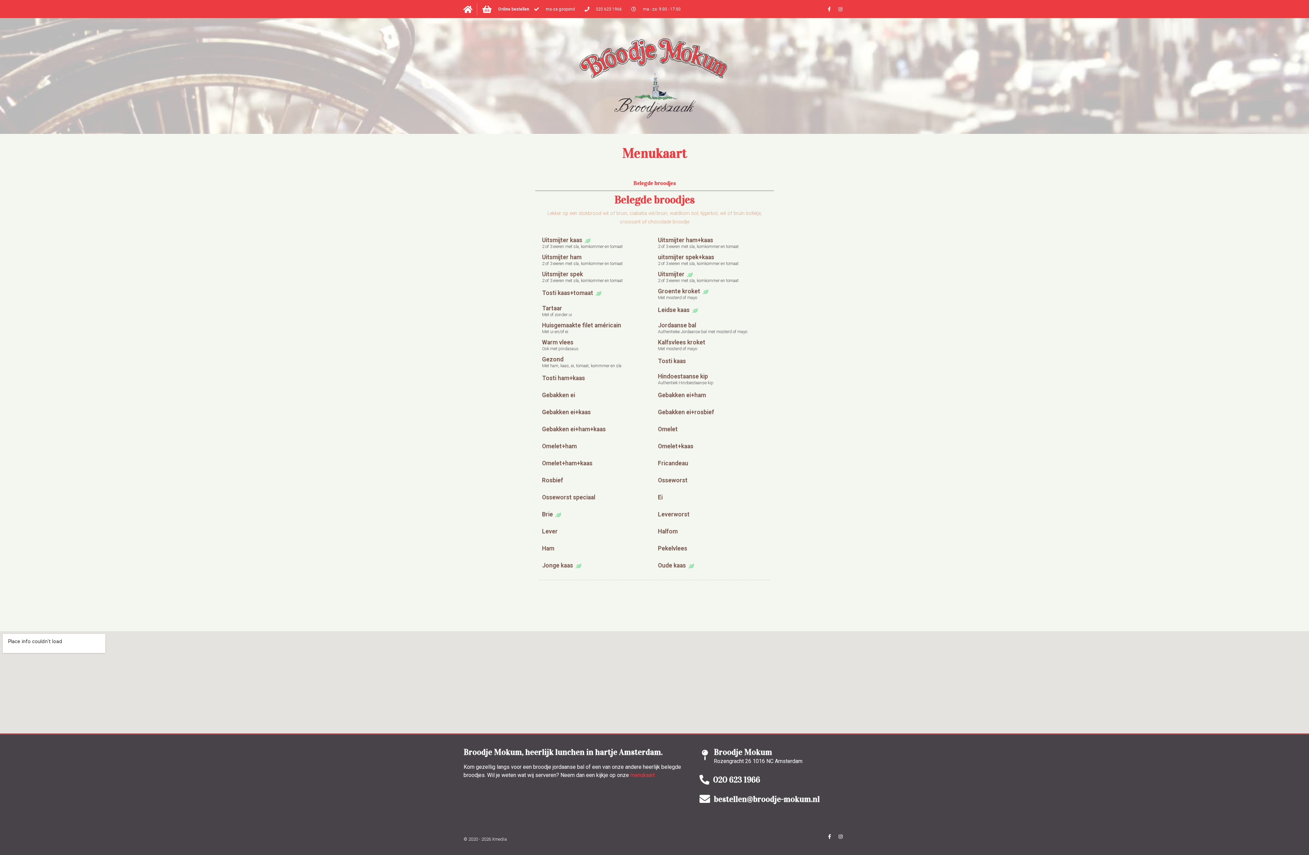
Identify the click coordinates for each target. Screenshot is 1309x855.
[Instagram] (840, 9)
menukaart (642, 775)
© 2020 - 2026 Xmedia (485, 839)
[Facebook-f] (829, 9)
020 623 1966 (736, 780)
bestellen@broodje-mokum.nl (767, 799)
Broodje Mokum (743, 752)
